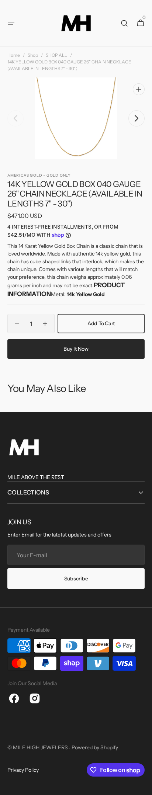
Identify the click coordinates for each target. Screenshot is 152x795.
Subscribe (76, 578)
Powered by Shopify (95, 747)
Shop (33, 55)
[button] (11, 23)
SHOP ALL (56, 55)
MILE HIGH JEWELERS (41, 747)
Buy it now (76, 349)
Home (13, 55)
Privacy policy (23, 770)
